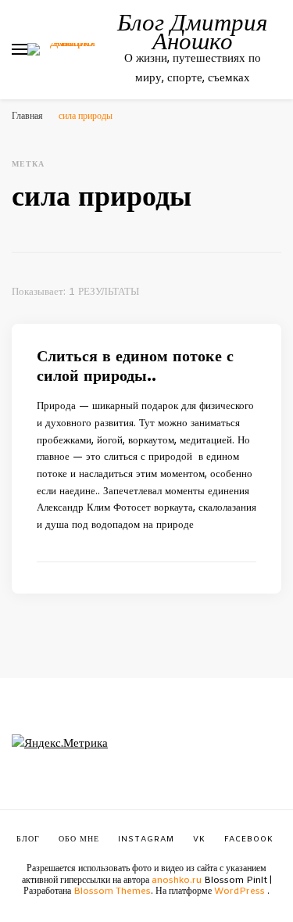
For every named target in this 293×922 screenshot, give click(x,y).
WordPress (239, 891)
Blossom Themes (112, 891)
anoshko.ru (177, 880)
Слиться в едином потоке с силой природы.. (135, 366)
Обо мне (79, 839)
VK (199, 839)
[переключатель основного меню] (19, 49)
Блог (28, 839)
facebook (248, 839)
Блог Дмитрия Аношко (192, 30)
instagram (146, 839)
